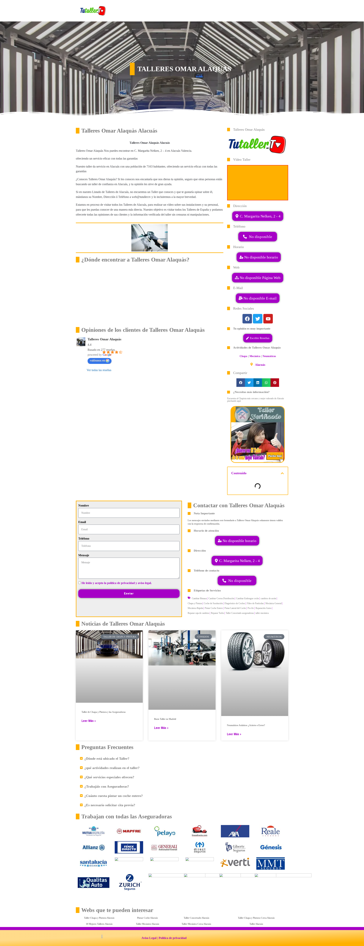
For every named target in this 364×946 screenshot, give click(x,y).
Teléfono (83, 538)
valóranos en (97, 360)
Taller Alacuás (256, 924)
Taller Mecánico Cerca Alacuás (196, 924)
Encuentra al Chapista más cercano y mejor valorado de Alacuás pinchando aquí (255, 399)
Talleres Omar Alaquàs (104, 339)
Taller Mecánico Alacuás (147, 924)
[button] (257, 298)
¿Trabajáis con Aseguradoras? (106, 786)
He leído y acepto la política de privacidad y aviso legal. (117, 583)
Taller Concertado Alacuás (196, 918)
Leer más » (89, 721)
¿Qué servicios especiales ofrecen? (109, 777)
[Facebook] (247, 318)
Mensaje (83, 555)
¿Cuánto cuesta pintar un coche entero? (113, 796)
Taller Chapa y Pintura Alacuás (99, 918)
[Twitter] (257, 318)
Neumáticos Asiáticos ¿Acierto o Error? (246, 725)
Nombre (83, 505)
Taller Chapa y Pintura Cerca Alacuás (256, 918)
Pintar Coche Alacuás (147, 918)
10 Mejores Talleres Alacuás (99, 924)
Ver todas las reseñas (99, 370)
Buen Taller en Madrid (165, 719)
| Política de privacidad (172, 938)
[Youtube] (268, 318)
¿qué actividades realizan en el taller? (112, 768)
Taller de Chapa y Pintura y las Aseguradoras (104, 712)
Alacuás (260, 364)
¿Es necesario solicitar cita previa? (109, 805)
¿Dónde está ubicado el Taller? (106, 758)
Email (82, 522)
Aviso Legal (148, 938)
